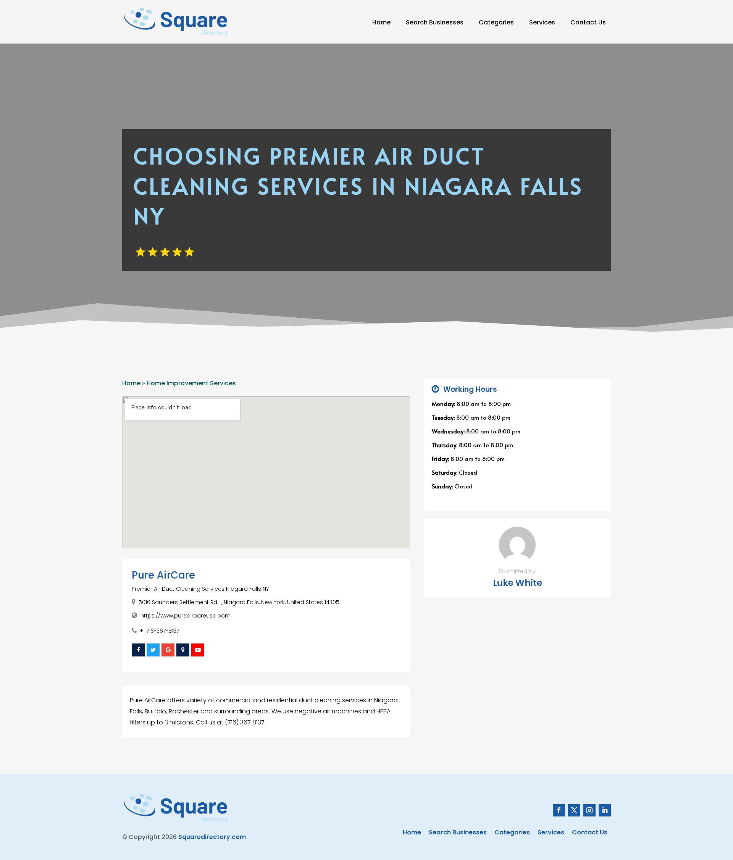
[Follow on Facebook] (559, 810)
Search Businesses (434, 22)
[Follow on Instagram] (589, 810)
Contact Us (588, 22)
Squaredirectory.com (212, 837)
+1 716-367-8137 (159, 631)
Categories (496, 22)
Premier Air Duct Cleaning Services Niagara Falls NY (200, 589)
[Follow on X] (574, 810)
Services (542, 22)
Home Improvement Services (191, 383)
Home (381, 22)
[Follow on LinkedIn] (605, 810)
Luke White (517, 583)
